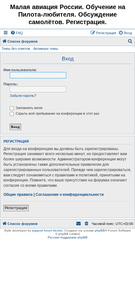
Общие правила (18, 194)
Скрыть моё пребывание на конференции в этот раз (57, 113)
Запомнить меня (28, 108)
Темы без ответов (16, 48)
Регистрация (16, 208)
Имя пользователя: (20, 70)
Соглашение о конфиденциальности (69, 194)
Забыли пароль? (23, 95)
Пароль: (10, 84)
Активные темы (45, 48)
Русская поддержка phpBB (68, 237)
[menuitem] (16, 33)
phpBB (100, 230)
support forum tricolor (47, 230)
